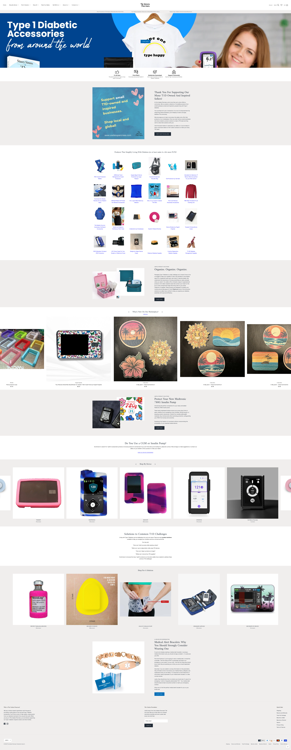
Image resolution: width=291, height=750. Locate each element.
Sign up (148, 725)
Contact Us (75, 5)
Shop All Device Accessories (145, 452)
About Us (65, 5)
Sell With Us (56, 5)
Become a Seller (281, 717)
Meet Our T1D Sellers (162, 134)
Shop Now (159, 694)
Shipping (279, 710)
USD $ (6, 740)
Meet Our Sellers (45, 5)
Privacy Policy (280, 725)
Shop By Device (13, 5)
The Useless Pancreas (11, 744)
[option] (145, 40)
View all (145, 314)
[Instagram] (7, 724)
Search (278, 722)
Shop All (35, 5)
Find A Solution (25, 5)
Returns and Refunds (282, 713)
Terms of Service (281, 727)
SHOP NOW (159, 299)
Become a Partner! (281, 720)
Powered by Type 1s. (21, 744)
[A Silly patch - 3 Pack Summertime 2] (212, 349)
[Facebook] (5, 724)
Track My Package (281, 715)
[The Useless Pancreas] (146, 5)
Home (4, 5)
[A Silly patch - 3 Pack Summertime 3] (145, 349)
